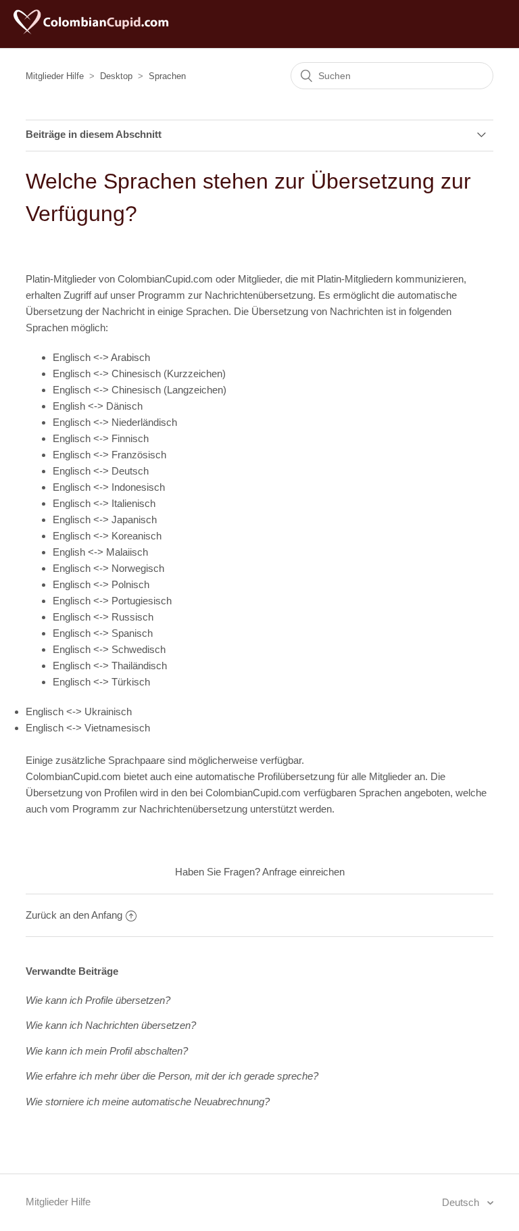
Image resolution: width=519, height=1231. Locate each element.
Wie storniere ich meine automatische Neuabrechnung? (148, 1101)
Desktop (116, 76)
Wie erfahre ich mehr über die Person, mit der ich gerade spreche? (172, 1076)
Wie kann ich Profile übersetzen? (98, 1000)
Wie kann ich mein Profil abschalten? (107, 1051)
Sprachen (167, 76)
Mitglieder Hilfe (55, 76)
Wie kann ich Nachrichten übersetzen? (111, 1025)
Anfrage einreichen (303, 871)
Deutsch (462, 1202)
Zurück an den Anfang (74, 915)
